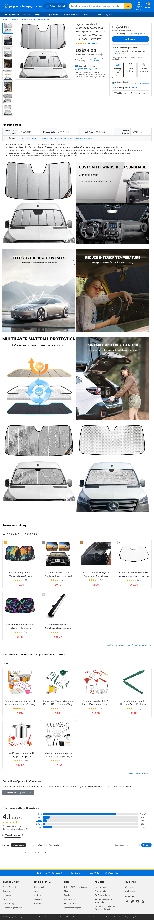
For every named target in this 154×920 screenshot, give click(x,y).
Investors (7, 899)
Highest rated (36, 845)
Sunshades (68, 138)
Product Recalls (70, 903)
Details (134, 87)
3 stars (39, 820)
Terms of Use (100, 887)
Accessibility (69, 899)
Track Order (94, 872)
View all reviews (12, 835)
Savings (36, 14)
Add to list (121, 93)
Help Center (75, 872)
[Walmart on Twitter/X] (132, 901)
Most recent (18, 845)
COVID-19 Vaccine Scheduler (76, 887)
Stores (36, 891)
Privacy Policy (101, 891)
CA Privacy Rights (102, 895)
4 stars (39, 817)
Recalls (67, 895)
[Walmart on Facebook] (127, 901)
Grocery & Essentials (52, 14)
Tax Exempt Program (73, 907)
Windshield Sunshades (83, 138)
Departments (13, 14)
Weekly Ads (113, 872)
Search (146, 845)
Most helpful (54, 845)
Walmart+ (38, 899)
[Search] (128, 6)
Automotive (13, 19)
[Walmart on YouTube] (137, 901)
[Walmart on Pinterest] (143, 901)
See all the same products (140, 773)
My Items (109, 14)
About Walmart (9, 887)
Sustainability (8, 903)
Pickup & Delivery (71, 14)
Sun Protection (43, 19)
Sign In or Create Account (51, 872)
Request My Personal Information (103, 900)
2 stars (39, 824)
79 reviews (95, 43)
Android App (130, 891)
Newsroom (7, 895)
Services (26, 14)
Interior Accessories (28, 19)
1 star (39, 827)
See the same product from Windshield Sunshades (129, 644)
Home (4, 19)
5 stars (39, 814)
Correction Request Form (18, 792)
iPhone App (130, 887)
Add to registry (140, 93)
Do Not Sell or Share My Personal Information (105, 907)
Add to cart (131, 39)
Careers (98, 14)
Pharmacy (87, 14)
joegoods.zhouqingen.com (86, 68)
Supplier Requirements (12, 907)
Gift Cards (38, 903)
